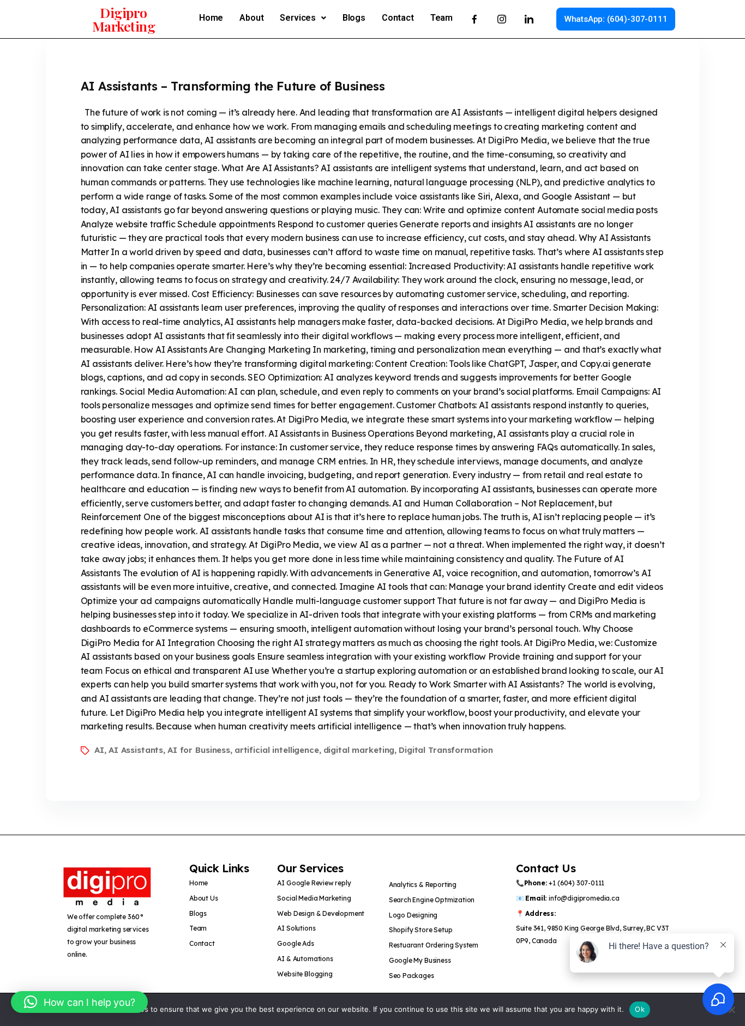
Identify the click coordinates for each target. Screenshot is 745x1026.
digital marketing (359, 750)
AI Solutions (296, 928)
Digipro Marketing (123, 19)
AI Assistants (136, 750)
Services (298, 18)
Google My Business (420, 960)
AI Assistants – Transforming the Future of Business (233, 86)
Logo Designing (413, 915)
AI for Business (198, 750)
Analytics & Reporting (422, 884)
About (251, 18)
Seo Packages (412, 975)
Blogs (354, 18)
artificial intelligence (277, 750)
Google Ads (295, 943)
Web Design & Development (320, 913)
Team (441, 18)
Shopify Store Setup (421, 930)
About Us (203, 898)
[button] (303, 18)
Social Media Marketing (314, 898)
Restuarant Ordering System (433, 945)
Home (211, 18)
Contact (398, 18)
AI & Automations (305, 959)
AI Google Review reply (314, 883)
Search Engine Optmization (432, 900)
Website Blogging (304, 974)
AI (99, 750)
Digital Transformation (446, 750)
